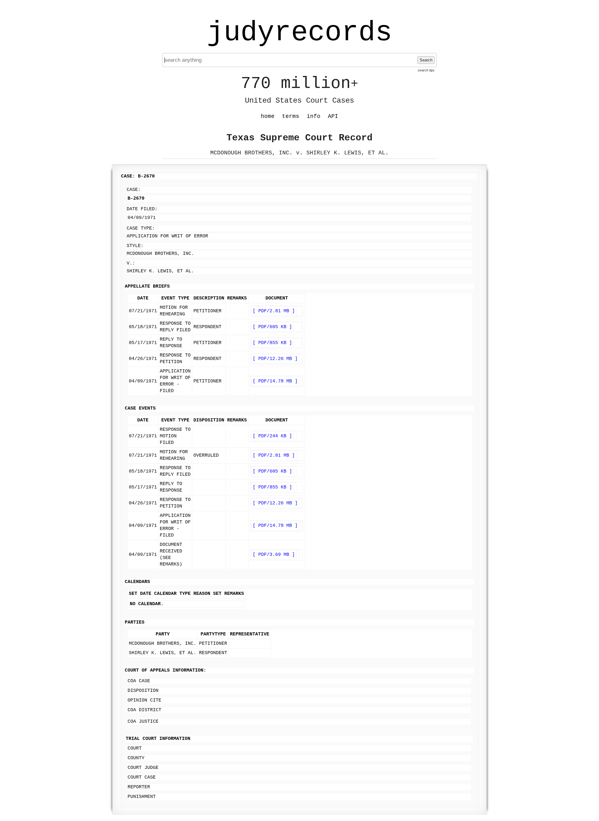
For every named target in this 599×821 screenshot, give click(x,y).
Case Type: (141, 228)
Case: (134, 189)
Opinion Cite (144, 700)
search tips (426, 70)
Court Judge (143, 767)
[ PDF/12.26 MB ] (275, 359)
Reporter (139, 787)
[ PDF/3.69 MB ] (274, 554)
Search (426, 60)
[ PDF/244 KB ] (272, 436)
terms (290, 116)
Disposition (143, 690)
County (136, 758)
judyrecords (299, 33)
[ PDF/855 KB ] (272, 343)
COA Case (139, 681)
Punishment (142, 796)
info (313, 116)
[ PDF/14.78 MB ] (275, 381)
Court (135, 748)
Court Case (142, 777)
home (268, 116)
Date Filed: (142, 209)
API (333, 116)
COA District (144, 710)
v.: (131, 263)
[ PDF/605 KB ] (272, 327)
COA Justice (143, 721)
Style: (135, 246)
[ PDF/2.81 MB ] (274, 311)
